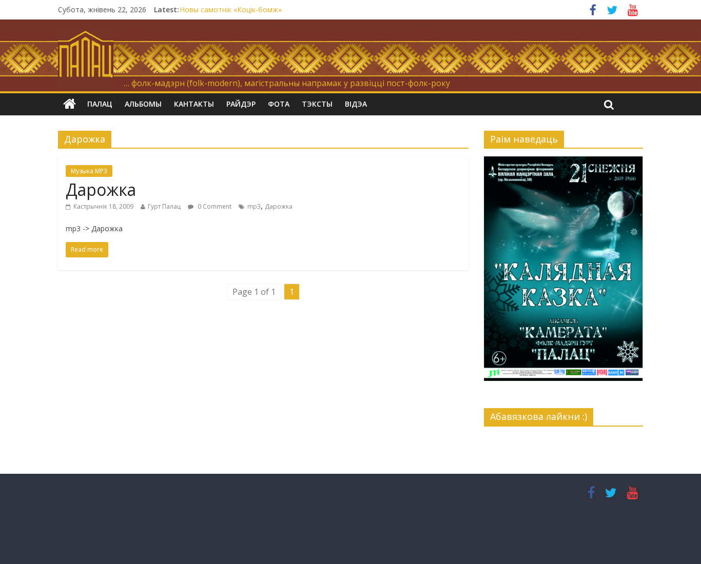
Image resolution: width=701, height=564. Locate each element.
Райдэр (241, 104)
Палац (99, 104)
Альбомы (143, 104)
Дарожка (101, 189)
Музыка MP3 (89, 171)
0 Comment (213, 206)
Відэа (356, 104)
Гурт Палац (164, 206)
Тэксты (317, 104)
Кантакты (194, 104)
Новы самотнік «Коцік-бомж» (231, 9)
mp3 (254, 206)
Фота (278, 104)
